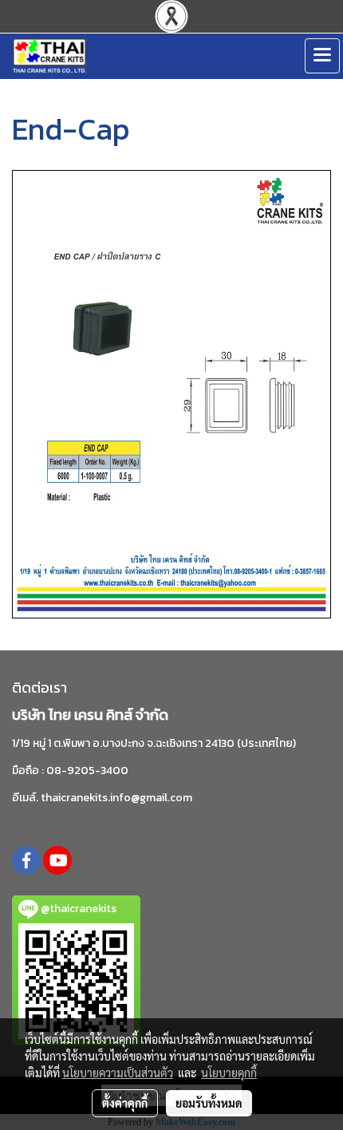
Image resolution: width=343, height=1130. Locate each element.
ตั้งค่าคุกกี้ (125, 1103)
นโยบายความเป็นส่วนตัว (117, 1072)
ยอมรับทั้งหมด (208, 1103)
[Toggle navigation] (322, 55)
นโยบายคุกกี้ (229, 1072)
